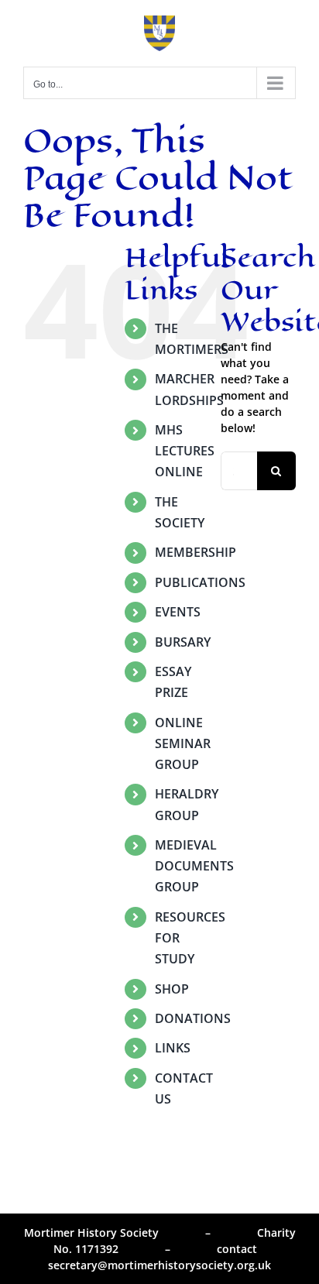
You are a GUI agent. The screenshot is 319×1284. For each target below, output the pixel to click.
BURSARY (183, 642)
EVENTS (178, 611)
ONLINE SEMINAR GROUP (183, 743)
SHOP (172, 988)
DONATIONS (193, 1018)
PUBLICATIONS (200, 582)
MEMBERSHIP (195, 552)
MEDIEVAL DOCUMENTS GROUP (194, 865)
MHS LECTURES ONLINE (184, 450)
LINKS (172, 1047)
